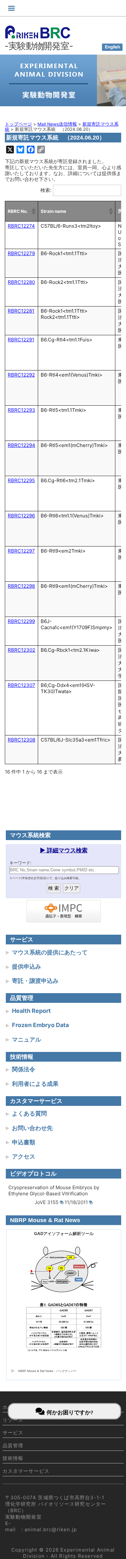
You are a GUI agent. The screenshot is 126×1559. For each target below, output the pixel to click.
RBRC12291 (21, 340)
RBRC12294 (21, 445)
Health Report (31, 1010)
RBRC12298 (21, 586)
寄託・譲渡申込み (35, 980)
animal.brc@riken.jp (51, 1529)
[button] (33, 211)
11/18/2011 (76, 1202)
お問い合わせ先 (32, 1128)
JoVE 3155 (46, 1202)
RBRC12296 (21, 516)
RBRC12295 (21, 480)
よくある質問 (29, 1113)
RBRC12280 (21, 282)
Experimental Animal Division (69, 1553)
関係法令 (23, 1069)
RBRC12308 (21, 740)
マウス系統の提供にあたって (50, 952)
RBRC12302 (21, 650)
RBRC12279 (21, 253)
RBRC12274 (21, 226)
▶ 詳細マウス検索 (64, 850)
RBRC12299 (21, 621)
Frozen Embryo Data (40, 1025)
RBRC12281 (21, 311)
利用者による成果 (35, 1083)
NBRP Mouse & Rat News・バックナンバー (47, 1371)
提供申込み (26, 966)
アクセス (23, 1156)
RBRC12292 (21, 375)
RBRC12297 (21, 551)
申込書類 (23, 1142)
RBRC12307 (21, 685)
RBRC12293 (21, 410)
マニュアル (26, 1039)
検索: (45, 190)
